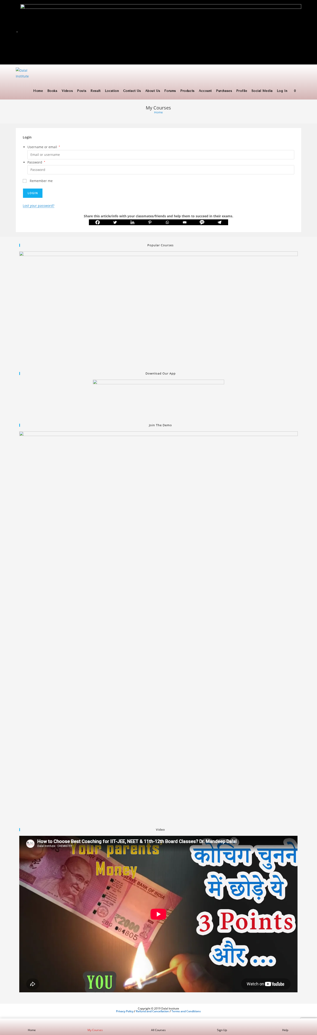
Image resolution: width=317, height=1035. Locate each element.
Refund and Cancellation (152, 1011)
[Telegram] (219, 222)
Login (33, 193)
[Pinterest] (149, 222)
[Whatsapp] (167, 222)
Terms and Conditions (186, 1011)
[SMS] (202, 222)
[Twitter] (115, 222)
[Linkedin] (132, 222)
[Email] (184, 222)
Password (36, 162)
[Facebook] (97, 222)
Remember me (41, 181)
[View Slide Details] (158, 309)
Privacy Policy (124, 1011)
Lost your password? (38, 205)
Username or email (43, 147)
